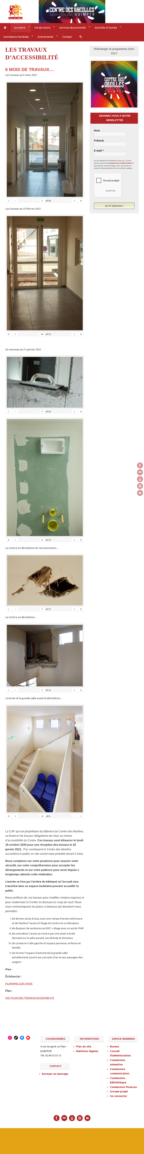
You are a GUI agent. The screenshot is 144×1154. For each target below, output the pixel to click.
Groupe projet (119, 1090)
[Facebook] (140, 465)
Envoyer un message (55, 1072)
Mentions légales (87, 1049)
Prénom (99, 139)
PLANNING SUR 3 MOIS (18, 982)
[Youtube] (140, 493)
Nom (97, 129)
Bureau (114, 1045)
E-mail (99, 149)
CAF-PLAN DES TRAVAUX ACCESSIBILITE (29, 996)
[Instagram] (140, 486)
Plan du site (83, 1045)
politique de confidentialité (120, 162)
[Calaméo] (140, 479)
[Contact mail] (140, 472)
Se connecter (118, 1094)
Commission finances (123, 1085)
